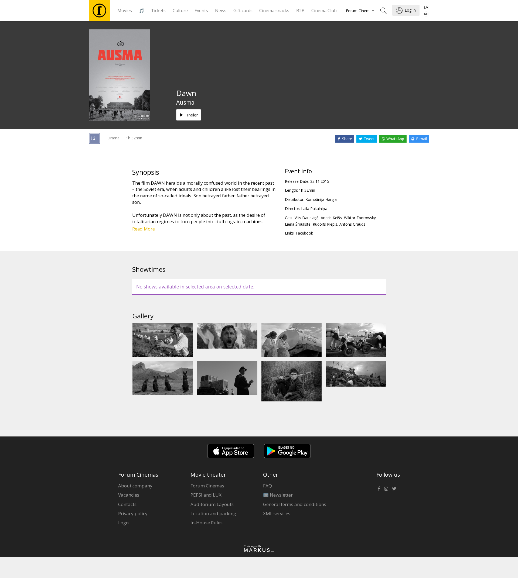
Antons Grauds (352, 224)
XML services (276, 513)
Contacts (127, 504)
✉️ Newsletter (278, 495)
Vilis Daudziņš (307, 217)
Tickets (158, 10)
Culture (180, 10)
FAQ (267, 486)
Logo (123, 522)
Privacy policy (133, 513)
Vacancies (128, 495)
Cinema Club (324, 10)
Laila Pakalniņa (314, 208)
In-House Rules (206, 522)
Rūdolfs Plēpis (325, 224)
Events (201, 10)
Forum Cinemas (207, 486)
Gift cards (243, 10)
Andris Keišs (331, 217)
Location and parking (213, 513)
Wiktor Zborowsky (360, 217)
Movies (124, 10)
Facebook (304, 233)
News (220, 10)
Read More (143, 229)
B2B (300, 10)
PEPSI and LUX (205, 495)
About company (135, 486)
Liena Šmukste (298, 224)
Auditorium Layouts (212, 504)
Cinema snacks (274, 10)
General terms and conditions (294, 504)
